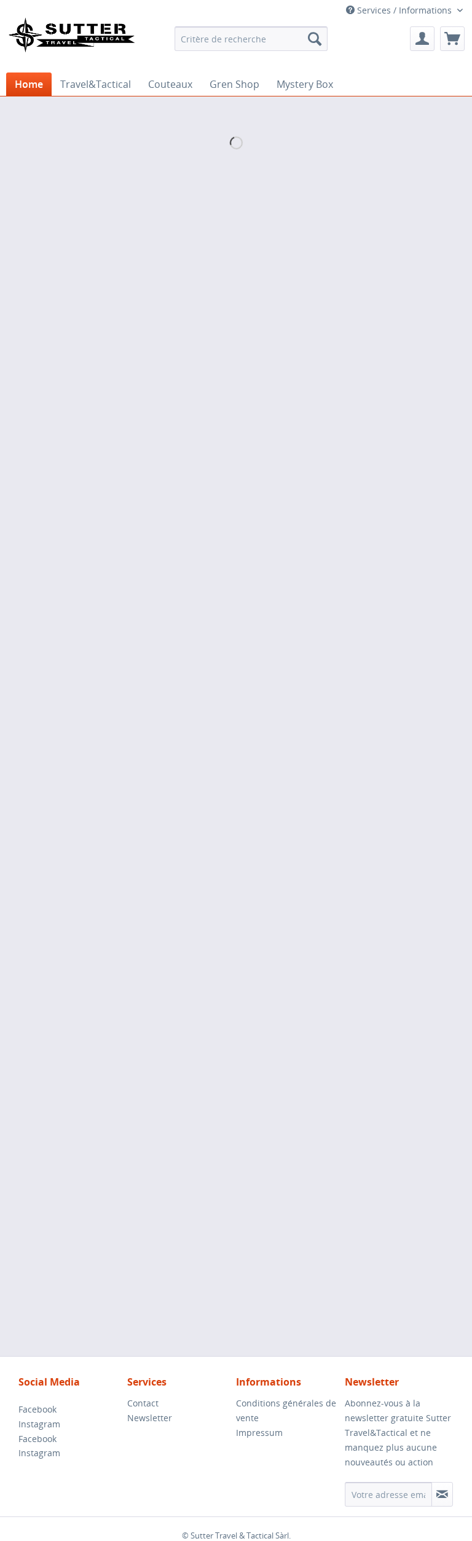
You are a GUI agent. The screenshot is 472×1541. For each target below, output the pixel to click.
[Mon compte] (422, 38)
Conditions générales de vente (286, 1410)
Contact (143, 1403)
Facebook (37, 1409)
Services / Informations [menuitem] (404, 10)
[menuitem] (251, 38)
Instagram (39, 1424)
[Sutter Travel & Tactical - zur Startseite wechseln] (71, 41)
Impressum (259, 1432)
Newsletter (149, 1418)
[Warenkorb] (452, 38)
